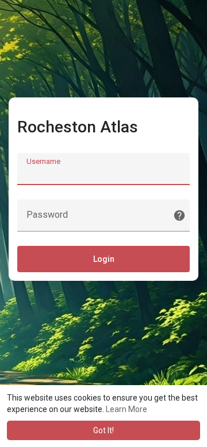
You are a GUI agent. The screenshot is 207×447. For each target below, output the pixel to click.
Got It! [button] (103, 430)
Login (103, 259)
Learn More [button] (126, 409)
